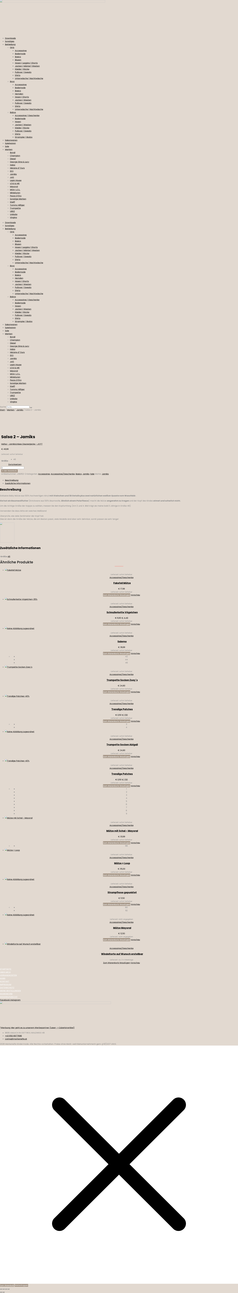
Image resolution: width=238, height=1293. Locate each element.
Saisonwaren (11, 140)
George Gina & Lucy (19, 161)
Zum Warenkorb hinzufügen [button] (116, 595)
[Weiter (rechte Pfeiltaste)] (3, 1292)
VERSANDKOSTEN (8, 975)
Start (2, 410)
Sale (7, 146)
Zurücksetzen (14, 464)
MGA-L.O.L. (15, 189)
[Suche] (31, 407)
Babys (13, 112)
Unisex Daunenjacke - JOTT (29, 444)
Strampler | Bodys (23, 137)
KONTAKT (4, 981)
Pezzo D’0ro (15, 195)
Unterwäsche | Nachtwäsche (29, 78)
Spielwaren (10, 143)
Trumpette (15, 208)
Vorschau (135, 595)
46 (9, 556)
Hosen (18, 121)
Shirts (17, 75)
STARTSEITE (5, 969)
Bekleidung (10, 44)
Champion (15, 155)
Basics (18, 56)
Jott (12, 177)
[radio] (17, 459)
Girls (12, 47)
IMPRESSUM (5, 984)
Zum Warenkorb (7, 1285)
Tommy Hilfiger (17, 205)
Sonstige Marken (18, 199)
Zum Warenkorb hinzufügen (116, 653)
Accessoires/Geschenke (63, 474)
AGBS (2, 978)
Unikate (13, 214)
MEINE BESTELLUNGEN (10, 990)
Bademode (20, 53)
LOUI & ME (15, 183)
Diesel (13, 158)
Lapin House (15, 180)
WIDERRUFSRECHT (9, 996)
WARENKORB (6, 993)
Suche (3, 406)
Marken (8, 149)
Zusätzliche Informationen (17, 483)
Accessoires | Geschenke (27, 115)
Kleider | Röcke (22, 69)
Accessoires (21, 50)
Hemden (19, 93)
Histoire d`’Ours (17, 168)
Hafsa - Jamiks (8, 444)
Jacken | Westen (23, 100)
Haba (12, 165)
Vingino (13, 217)
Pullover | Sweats (23, 72)
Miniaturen (15, 192)
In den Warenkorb (9, 471)
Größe (4, 460)
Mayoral (14, 186)
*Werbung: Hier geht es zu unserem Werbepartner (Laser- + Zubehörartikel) (37, 1027)
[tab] (121, 480)
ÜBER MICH (5, 972)
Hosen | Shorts (22, 97)
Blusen (18, 59)
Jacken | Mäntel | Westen (27, 66)
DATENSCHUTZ (7, 987)
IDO (12, 171)
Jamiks (13, 174)
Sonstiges (9, 41)
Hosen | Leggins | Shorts (26, 63)
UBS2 (12, 211)
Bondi (12, 152)
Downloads (10, 38)
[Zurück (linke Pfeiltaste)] (1, 1292)
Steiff (12, 202)
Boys (12, 81)
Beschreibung (11, 480)
